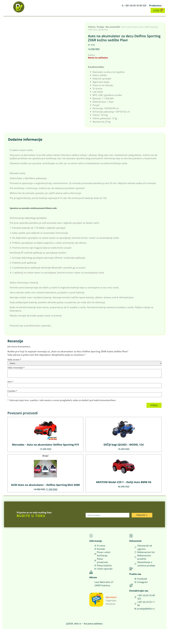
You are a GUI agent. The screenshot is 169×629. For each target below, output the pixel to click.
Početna (91, 27)
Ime (10, 381)
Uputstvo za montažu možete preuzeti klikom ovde (33, 208)
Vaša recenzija (15, 367)
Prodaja (100, 27)
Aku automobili (113, 27)
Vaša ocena (14, 359)
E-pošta (12, 391)
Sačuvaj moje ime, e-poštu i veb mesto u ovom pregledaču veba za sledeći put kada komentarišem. (63, 400)
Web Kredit (111, 597)
